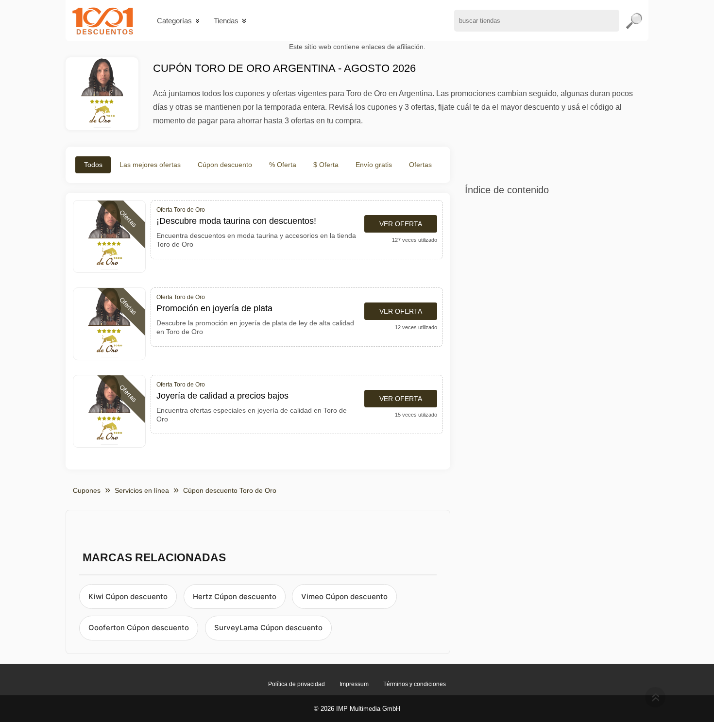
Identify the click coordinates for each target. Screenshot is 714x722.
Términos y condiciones (414, 684)
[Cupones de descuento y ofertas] (103, 20)
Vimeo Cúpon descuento (344, 596)
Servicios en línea (142, 490)
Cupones (87, 490)
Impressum (354, 684)
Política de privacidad (296, 684)
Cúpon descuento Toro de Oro (229, 490)
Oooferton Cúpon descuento (138, 627)
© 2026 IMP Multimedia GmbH (357, 708)
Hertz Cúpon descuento (234, 596)
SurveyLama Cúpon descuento (268, 627)
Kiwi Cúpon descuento (128, 596)
